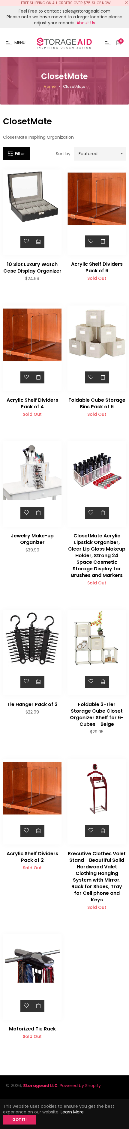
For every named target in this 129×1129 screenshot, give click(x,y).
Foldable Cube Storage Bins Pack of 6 (96, 403)
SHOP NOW (101, 2)
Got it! (19, 1119)
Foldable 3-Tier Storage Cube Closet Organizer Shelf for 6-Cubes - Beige (97, 714)
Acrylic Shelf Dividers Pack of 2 (32, 857)
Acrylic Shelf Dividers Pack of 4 (32, 403)
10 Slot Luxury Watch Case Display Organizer (32, 267)
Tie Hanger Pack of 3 (32, 704)
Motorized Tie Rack (32, 1028)
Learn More (72, 1112)
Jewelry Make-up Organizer (32, 539)
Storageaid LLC (40, 1086)
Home (50, 86)
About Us (85, 23)
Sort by (63, 154)
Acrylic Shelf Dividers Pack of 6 (97, 267)
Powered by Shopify (80, 1086)
